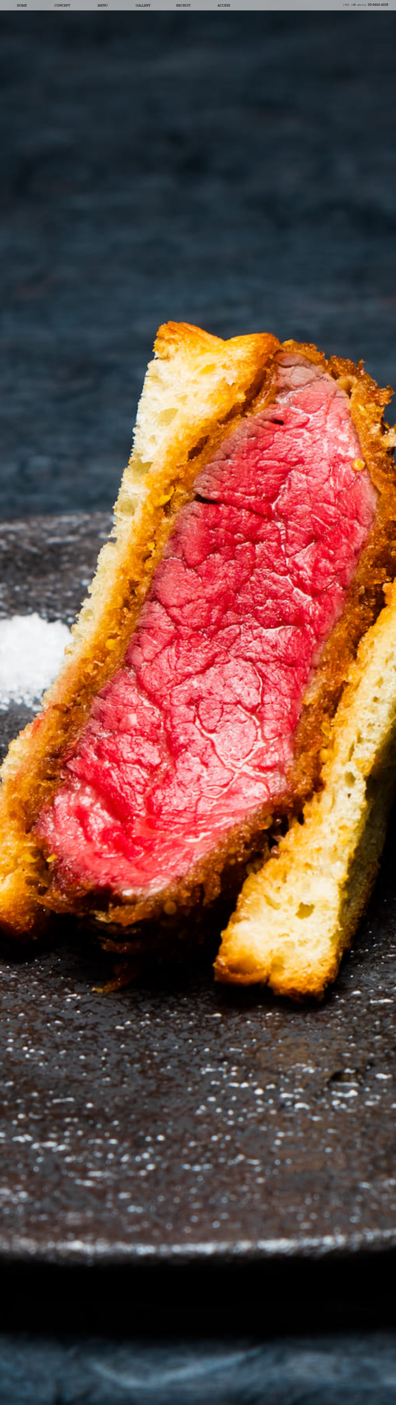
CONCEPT (62, 5)
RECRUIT (183, 5)
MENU (103, 5)
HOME (22, 5)
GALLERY (143, 5)
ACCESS (223, 5)
